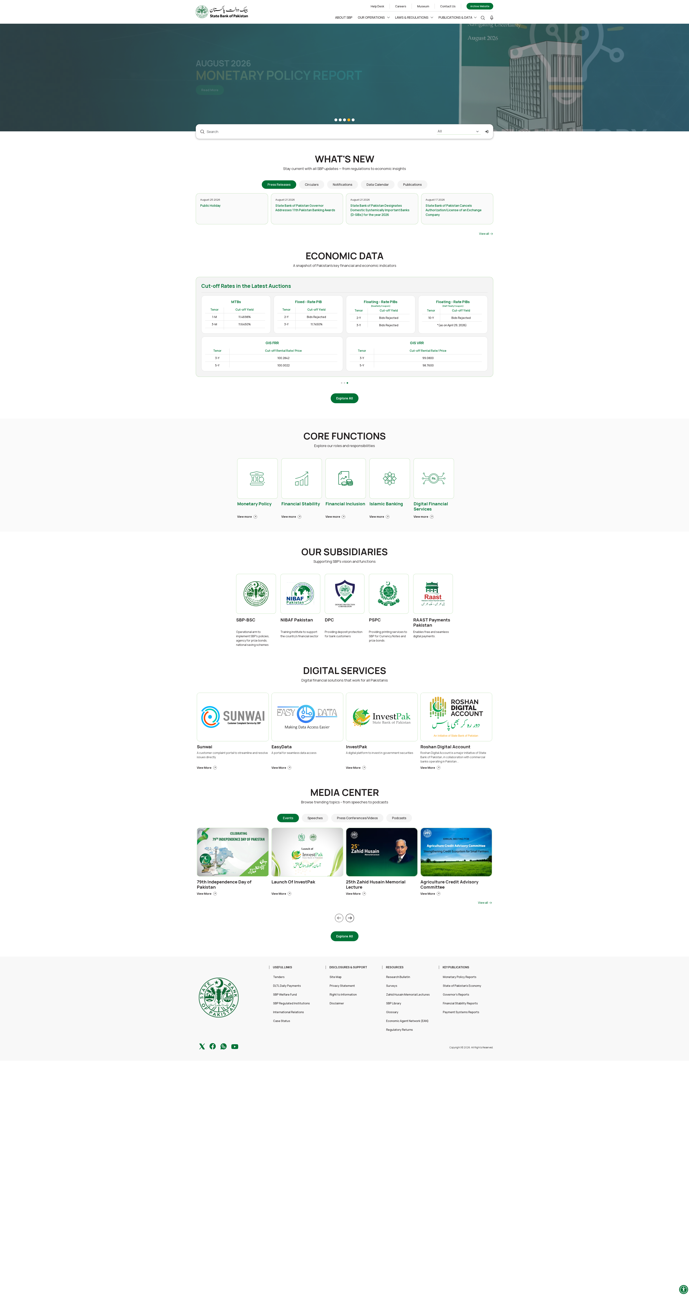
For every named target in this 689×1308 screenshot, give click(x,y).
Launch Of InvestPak (293, 882)
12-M (417, 369)
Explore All (344, 398)
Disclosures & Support (348, 967)
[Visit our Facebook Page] (212, 1046)
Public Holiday (210, 205)
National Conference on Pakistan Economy (280, 75)
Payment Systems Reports (461, 1012)
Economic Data (345, 255)
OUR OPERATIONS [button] (371, 17)
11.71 (485, 352)
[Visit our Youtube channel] (234, 1046)
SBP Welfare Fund (285, 994)
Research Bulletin (398, 977)
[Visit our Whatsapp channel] (224, 1046)
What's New (344, 159)
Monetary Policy (254, 504)
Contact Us (448, 6)
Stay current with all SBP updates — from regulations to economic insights (344, 168)
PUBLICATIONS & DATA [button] (455, 17)
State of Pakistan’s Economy (462, 986)
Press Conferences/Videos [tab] (357, 818)
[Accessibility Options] (683, 1289)
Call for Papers (231, 56)
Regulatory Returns (399, 1030)
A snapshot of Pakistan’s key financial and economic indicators (344, 265)
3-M (417, 352)
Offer (483, 342)
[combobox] (459, 132)
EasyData (281, 746)
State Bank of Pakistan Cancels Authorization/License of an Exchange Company (454, 210)
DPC (329, 620)
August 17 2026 (435, 200)
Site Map (335, 977)
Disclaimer (337, 1003)
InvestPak (356, 746)
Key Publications (456, 967)
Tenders (279, 977)
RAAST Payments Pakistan (431, 622)
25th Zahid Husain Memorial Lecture (376, 884)
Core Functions (344, 436)
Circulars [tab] (311, 184)
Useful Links (282, 967)
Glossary (392, 1012)
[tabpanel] (344, 214)
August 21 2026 (285, 200)
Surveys (391, 986)
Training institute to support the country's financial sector (299, 634)
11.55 (451, 360)
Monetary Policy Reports (459, 977)
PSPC (375, 620)
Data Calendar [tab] (378, 184)
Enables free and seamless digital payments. (431, 634)
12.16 (485, 369)
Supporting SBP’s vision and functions (344, 561)
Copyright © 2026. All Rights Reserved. (471, 1047)
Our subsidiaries (344, 551)
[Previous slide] (339, 918)
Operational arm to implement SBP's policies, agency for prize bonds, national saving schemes (252, 638)
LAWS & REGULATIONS (412, 17)
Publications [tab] (412, 184)
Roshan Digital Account (445, 746)
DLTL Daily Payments (287, 986)
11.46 (451, 352)
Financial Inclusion (345, 504)
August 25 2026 (210, 200)
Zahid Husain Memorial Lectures (408, 994)
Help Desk (377, 6)
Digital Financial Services (431, 506)
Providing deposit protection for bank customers (343, 634)
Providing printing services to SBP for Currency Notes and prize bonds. (388, 636)
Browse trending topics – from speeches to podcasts (344, 802)
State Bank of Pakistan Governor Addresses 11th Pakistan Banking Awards (305, 207)
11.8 (485, 360)
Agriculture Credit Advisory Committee (449, 884)
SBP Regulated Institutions (291, 1003)
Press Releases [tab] (279, 184)
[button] (491, 17)
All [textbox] (440, 131)
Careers (400, 6)
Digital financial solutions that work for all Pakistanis (344, 680)
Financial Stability (300, 504)
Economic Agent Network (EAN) (407, 1021)
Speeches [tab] (315, 818)
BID (451, 342)
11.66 (451, 369)
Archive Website (479, 6)
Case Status (281, 1021)
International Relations (288, 1012)
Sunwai (204, 746)
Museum (423, 6)
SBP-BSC (245, 620)
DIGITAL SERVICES (344, 670)
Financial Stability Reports (460, 1003)
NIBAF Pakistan (296, 620)
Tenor (419, 342)
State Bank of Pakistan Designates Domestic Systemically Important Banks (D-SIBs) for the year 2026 (379, 210)
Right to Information (343, 994)
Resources (395, 967)
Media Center (344, 792)
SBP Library (393, 1003)
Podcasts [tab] (399, 818)
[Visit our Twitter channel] (202, 1046)
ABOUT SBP (343, 17)
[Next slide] (350, 918)
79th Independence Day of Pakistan (224, 884)
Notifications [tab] (342, 184)
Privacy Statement (342, 986)
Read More (212, 97)
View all (484, 234)
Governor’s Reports (456, 994)
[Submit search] (487, 131)
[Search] (483, 17)
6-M (417, 360)
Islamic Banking (386, 504)
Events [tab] (288, 818)
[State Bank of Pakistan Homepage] (222, 11)
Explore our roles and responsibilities (344, 445)
